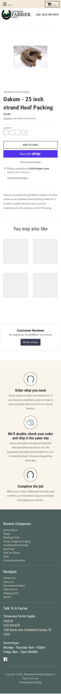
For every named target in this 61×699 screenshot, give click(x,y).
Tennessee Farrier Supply (16, 91)
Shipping (7, 118)
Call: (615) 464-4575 (47, 14)
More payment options (30, 161)
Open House (10, 589)
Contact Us (9, 578)
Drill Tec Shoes (11, 552)
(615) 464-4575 (11, 625)
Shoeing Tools (11, 537)
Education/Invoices (14, 560)
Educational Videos (14, 585)
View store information (17, 177)
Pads (6, 556)
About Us (8, 582)
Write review (30, 342)
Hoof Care (9, 549)
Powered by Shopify (30, 682)
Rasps (6, 534)
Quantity (7, 128)
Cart (54, 5)
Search (7, 597)
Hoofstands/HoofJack (15, 545)
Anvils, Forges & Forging (16, 541)
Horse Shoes (10, 530)
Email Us (8, 620)
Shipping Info (11, 593)
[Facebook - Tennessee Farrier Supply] (5, 659)
